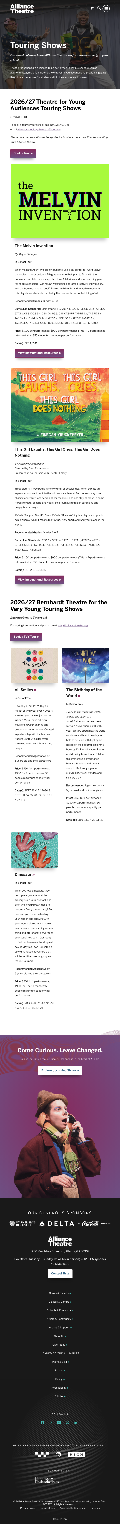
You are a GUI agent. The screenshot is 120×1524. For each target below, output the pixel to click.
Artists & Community (59, 1318)
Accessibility (59, 1387)
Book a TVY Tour (25, 636)
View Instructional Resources (38, 353)
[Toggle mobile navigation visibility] (106, 8)
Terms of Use (47, 1508)
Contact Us (59, 1273)
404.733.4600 (60, 1264)
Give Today (58, 1344)
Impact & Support (59, 1327)
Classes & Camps (59, 1301)
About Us (59, 1336)
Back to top (60, 1519)
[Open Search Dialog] (99, 8)
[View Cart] (92, 8)
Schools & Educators (59, 1310)
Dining (58, 1379)
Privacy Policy (27, 1508)
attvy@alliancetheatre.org (73, 625)
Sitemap (95, 1508)
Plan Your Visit (59, 1361)
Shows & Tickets (59, 1293)
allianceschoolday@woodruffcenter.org (39, 129)
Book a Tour (22, 153)
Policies (59, 1396)
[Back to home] (22, 8)
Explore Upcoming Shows (58, 1070)
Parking (59, 1370)
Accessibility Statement (73, 1508)
